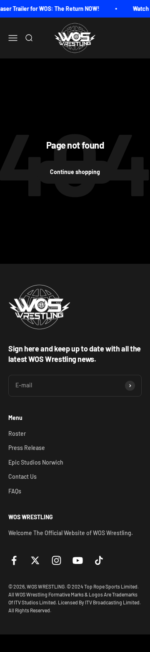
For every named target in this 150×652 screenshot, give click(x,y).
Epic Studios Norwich (35, 462)
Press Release (26, 447)
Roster (17, 433)
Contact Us (22, 476)
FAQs (14, 491)
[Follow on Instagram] (56, 560)
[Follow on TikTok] (99, 560)
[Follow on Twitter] (35, 560)
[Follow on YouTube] (77, 560)
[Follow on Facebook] (14, 560)
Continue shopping (75, 171)
